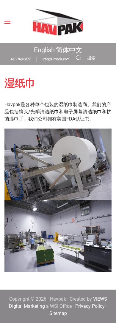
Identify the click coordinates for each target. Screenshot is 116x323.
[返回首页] (58, 21)
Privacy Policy (90, 306)
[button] (7, 21)
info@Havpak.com (56, 59)
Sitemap (58, 313)
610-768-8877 (21, 59)
